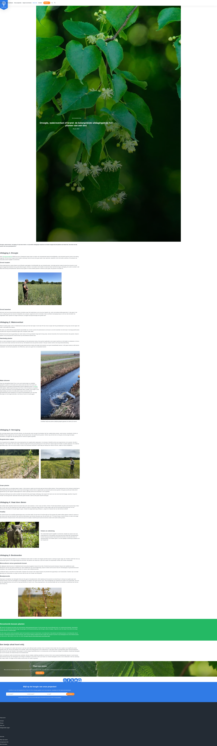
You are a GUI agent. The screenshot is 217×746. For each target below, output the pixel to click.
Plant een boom (4, 739)
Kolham (36, 386)
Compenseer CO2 (4, 742)
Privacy (1, 723)
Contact (40, 2)
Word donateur (3, 744)
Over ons (35, 2)
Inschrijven (69, 694)
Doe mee (3, 2)
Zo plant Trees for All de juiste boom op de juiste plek (37, 636)
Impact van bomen (27, 2)
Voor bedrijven (9, 2)
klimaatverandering (7, 256)
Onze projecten (17, 2)
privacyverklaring (58, 697)
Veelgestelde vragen (5, 727)
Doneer (46, 2)
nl (52, 2)
